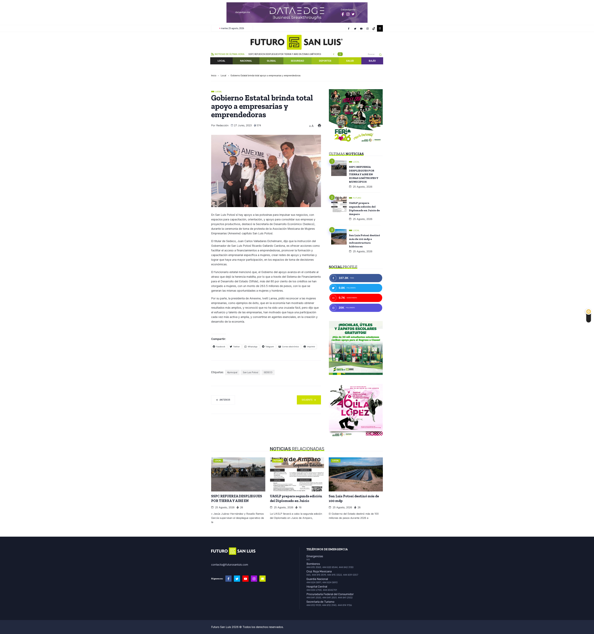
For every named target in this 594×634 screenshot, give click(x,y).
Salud (350, 60)
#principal (232, 372)
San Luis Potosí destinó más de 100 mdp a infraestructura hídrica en (364, 241)
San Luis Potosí (250, 372)
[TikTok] (374, 28)
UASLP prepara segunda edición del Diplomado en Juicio (296, 498)
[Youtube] (245, 578)
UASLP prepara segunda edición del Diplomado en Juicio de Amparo (364, 208)
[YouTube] (361, 28)
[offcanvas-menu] (380, 28)
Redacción (222, 125)
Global (271, 60)
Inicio (213, 75)
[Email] (262, 578)
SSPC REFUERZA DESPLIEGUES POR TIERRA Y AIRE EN (236, 498)
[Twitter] (355, 28)
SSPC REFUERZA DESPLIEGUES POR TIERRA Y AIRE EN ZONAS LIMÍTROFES (284, 54)
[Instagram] (368, 28)
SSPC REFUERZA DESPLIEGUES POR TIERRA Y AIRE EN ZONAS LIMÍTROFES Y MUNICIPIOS (363, 174)
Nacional (246, 60)
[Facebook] (349, 28)
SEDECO (268, 372)
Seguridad (297, 60)
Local (221, 60)
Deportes (325, 60)
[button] (215, 12)
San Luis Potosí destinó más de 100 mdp (354, 498)
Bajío (372, 60)
